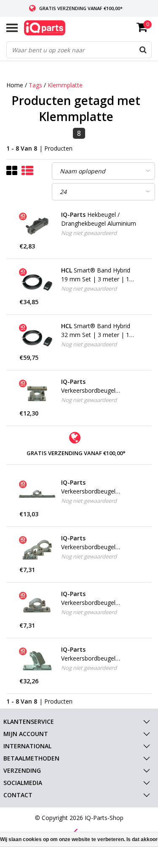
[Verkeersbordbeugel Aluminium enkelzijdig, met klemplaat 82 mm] (37, 549)
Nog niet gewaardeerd (89, 233)
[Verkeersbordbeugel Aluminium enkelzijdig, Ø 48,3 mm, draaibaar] (37, 661)
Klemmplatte (65, 85)
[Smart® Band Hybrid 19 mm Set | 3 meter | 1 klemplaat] (37, 282)
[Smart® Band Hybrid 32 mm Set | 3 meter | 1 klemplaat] (37, 337)
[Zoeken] (142, 49)
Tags (35, 85)
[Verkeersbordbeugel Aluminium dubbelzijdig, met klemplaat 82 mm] (37, 393)
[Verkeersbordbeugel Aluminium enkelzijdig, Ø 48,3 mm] (37, 605)
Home (14, 85)
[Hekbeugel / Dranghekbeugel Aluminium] (37, 226)
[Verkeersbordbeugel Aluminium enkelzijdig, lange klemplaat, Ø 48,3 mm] (37, 494)
